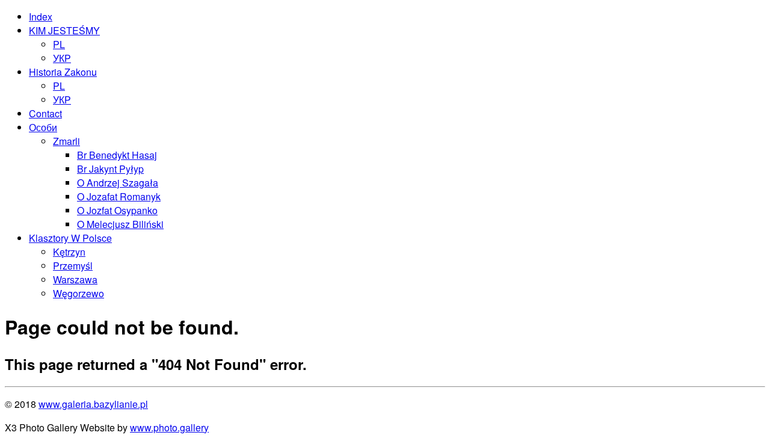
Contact (45, 113)
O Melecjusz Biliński (120, 224)
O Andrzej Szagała (117, 183)
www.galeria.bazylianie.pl (93, 404)
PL (59, 44)
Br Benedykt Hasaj (117, 155)
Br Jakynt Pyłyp (110, 169)
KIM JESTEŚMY (64, 30)
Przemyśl (73, 266)
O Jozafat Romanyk (119, 196)
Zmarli (66, 141)
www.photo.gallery (169, 427)
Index (40, 16)
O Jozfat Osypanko (117, 210)
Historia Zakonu (63, 72)
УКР (62, 58)
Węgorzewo (78, 293)
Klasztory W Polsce (70, 238)
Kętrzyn (69, 252)
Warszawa (75, 279)
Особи (43, 127)
